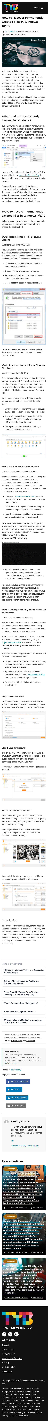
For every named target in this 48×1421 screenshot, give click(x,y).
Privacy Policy (8, 1354)
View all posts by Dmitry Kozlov (25, 1146)
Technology (16, 1070)
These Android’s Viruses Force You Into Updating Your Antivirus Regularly (21, 993)
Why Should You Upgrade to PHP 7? (20, 1011)
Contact (5, 1345)
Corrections (7, 1371)
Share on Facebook (19, 1082)
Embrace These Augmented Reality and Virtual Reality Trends (21, 982)
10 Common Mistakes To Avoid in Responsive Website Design (24, 971)
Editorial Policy (8, 1367)
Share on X (15, 1090)
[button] (37, 7)
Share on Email (17, 1106)
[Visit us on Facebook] (4, 1334)
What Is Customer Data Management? (21, 1003)
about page (30, 1040)
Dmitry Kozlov (11, 31)
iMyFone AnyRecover (11, 642)
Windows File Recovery (25, 496)
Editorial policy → (11, 1063)
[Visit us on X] (10, 1334)
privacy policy (8, 1415)
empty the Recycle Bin (29, 175)
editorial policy (16, 1040)
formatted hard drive (36, 675)
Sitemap (5, 1363)
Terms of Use (8, 1350)
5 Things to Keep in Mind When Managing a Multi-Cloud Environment (23, 1021)
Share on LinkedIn (18, 1098)
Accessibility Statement (12, 1358)
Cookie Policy (22, 1415)
